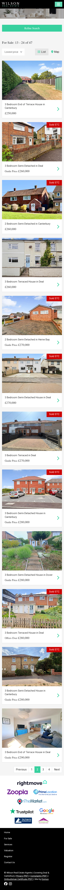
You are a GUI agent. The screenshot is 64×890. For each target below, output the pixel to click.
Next (57, 769)
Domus (45, 879)
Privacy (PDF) (22, 876)
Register (8, 856)
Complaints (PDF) (38, 876)
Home (7, 832)
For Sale (8, 838)
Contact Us (9, 862)
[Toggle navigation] (58, 4)
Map (56, 51)
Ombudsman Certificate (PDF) (18, 879)
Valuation (8, 850)
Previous (21, 769)
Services (8, 844)
